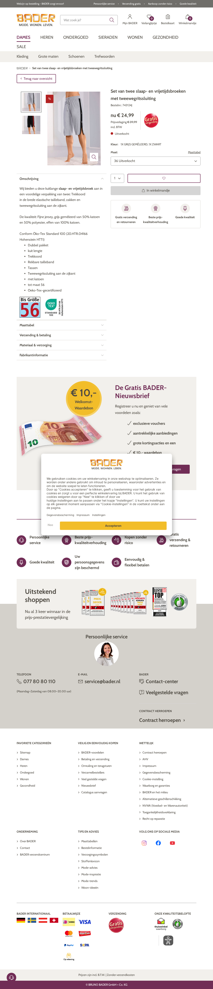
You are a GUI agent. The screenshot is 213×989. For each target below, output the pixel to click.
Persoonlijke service (104, 3)
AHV (145, 759)
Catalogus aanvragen (94, 792)
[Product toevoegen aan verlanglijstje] (164, 178)
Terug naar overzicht (38, 79)
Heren (23, 766)
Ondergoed (27, 772)
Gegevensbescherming (156, 772)
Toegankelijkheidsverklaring (159, 812)
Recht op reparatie (153, 819)
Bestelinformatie (91, 848)
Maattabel (194, 152)
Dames (24, 759)
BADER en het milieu (155, 792)
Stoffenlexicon (90, 861)
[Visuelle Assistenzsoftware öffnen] (166, 940)
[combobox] (89, 20)
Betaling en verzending (95, 759)
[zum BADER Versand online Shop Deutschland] (21, 920)
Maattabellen (89, 841)
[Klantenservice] (11, 977)
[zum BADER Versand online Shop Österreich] (43, 920)
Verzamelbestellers (92, 772)
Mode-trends (89, 881)
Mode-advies (89, 867)
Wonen (24, 779)
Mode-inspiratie (91, 874)
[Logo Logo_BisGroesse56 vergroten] (30, 307)
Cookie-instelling (152, 779)
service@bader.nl (102, 681)
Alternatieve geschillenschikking (161, 799)
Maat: (114, 152)
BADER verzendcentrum (35, 854)
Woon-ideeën (89, 887)
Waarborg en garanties (156, 785)
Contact (25, 848)
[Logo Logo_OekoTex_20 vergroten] (54, 307)
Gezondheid (27, 785)
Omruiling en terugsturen (96, 766)
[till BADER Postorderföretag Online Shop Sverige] (32, 920)
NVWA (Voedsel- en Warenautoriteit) (165, 805)
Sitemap (25, 752)
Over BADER (28, 841)
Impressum (149, 766)
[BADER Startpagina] (36, 20)
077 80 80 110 (39, 681)
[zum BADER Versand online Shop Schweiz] (54, 920)
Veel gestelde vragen (93, 779)
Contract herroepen (160, 720)
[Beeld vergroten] (94, 157)
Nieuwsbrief (88, 785)
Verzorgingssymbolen (94, 854)
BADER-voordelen (92, 752)
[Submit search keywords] (112, 20)
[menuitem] (23, 37)
